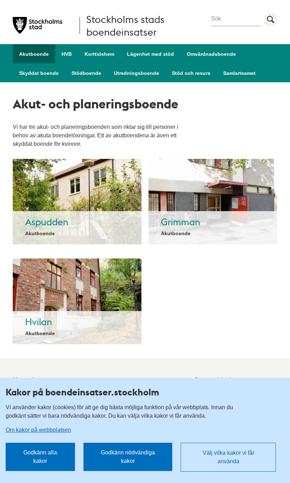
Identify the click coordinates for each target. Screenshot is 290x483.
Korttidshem (99, 54)
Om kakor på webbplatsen (38, 430)
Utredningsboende (136, 73)
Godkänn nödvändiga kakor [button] (128, 456)
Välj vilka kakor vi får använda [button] (228, 457)
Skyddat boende (39, 73)
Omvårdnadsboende (211, 54)
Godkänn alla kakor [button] (40, 456)
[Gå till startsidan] (37, 25)
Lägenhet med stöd (150, 54)
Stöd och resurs (191, 73)
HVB (67, 54)
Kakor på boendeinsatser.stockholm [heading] (82, 392)
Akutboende (34, 54)
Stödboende (86, 73)
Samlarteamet (239, 73)
